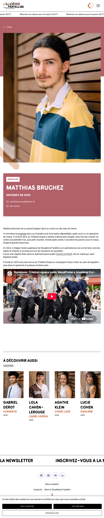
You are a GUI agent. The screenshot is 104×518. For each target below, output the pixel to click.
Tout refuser (78, 506)
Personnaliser (52, 513)
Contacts (38, 489)
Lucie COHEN (86, 405)
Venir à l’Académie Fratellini (57, 489)
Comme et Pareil (64, 254)
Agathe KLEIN (61, 405)
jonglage (22, 233)
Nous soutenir (52, 484)
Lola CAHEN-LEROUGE (37, 407)
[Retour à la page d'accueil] (13, 5)
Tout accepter (27, 506)
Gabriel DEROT (10, 405)
